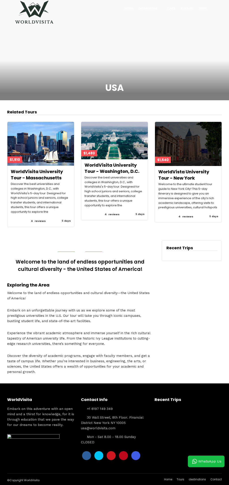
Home (128, 8)
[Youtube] (111, 455)
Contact (187, 8)
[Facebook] (86, 455)
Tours (171, 8)
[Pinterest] (123, 455)
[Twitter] (98, 455)
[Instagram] (135, 455)
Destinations (148, 8)
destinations (197, 479)
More (203, 8)
